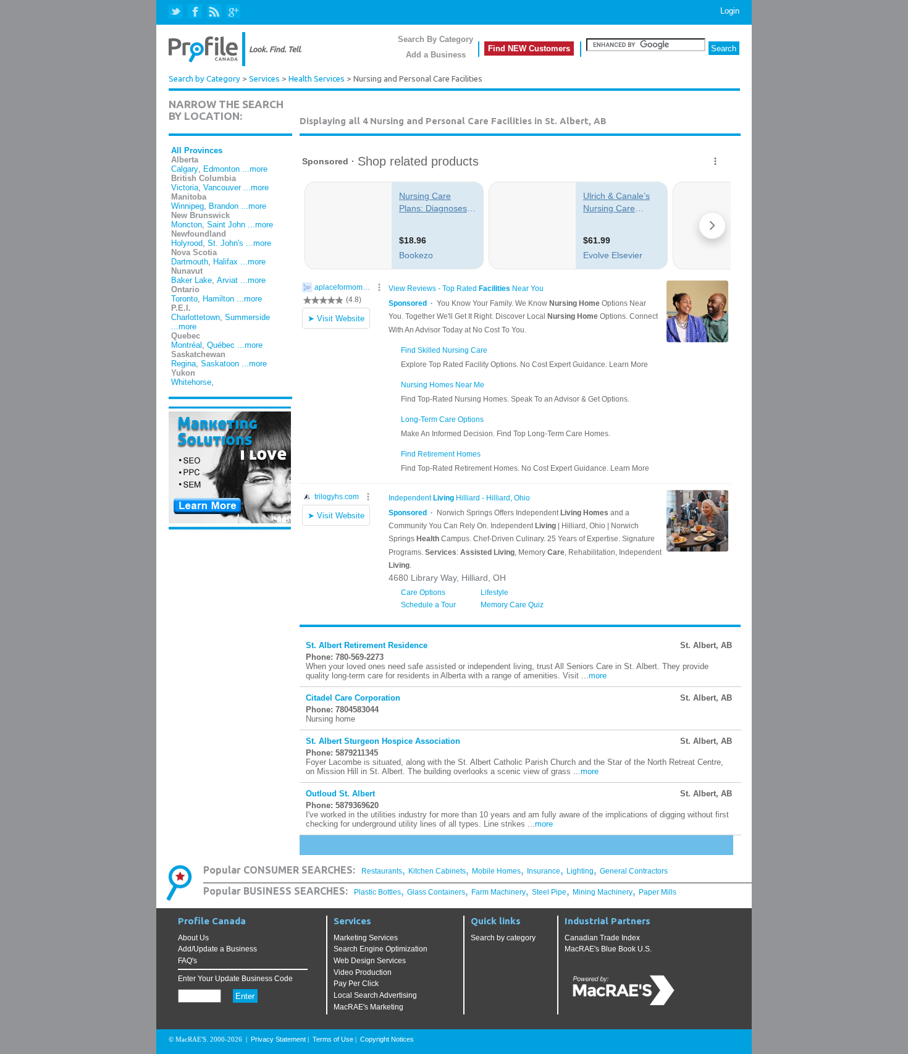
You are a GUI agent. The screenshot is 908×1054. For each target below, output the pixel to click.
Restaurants (381, 871)
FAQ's (187, 960)
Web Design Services (370, 960)
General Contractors (634, 871)
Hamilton (218, 298)
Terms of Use (333, 1039)
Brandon (223, 206)
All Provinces (196, 150)
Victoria (184, 187)
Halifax (225, 261)
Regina (183, 363)
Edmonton (221, 169)
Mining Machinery (603, 892)
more (598, 675)
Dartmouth (189, 261)
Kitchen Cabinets (437, 871)
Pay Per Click (356, 983)
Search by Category (204, 78)
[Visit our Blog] (214, 12)
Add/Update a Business (217, 949)
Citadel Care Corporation (353, 697)
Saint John (226, 224)
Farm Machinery (498, 892)
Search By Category (435, 39)
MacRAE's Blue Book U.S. (608, 949)
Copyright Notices (387, 1039)
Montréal (186, 345)
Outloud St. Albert (340, 793)
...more (254, 169)
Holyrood (187, 243)
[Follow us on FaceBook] (195, 12)
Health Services (316, 78)
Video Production (363, 972)
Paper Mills (657, 892)
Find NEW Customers (529, 48)
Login (729, 10)
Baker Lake (191, 280)
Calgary (184, 169)
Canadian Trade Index (602, 938)
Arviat (227, 280)
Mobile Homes (496, 871)
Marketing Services (366, 938)
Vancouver (222, 187)
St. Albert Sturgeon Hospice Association (383, 741)
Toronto (184, 298)
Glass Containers (436, 892)
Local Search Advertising (375, 995)
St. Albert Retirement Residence (366, 645)
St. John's (225, 243)
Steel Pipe (549, 892)
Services (264, 78)
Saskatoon (220, 363)
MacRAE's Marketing (368, 1007)
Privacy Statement (278, 1039)
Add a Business (436, 54)
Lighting (580, 871)
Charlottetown (195, 317)
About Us (193, 938)
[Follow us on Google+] (232, 12)
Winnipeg (187, 206)
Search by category (503, 938)
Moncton (186, 224)
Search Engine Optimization (380, 949)
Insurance (543, 871)
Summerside (247, 317)
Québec (221, 345)
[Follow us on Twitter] (177, 12)
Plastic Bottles (377, 892)
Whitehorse (191, 382)
